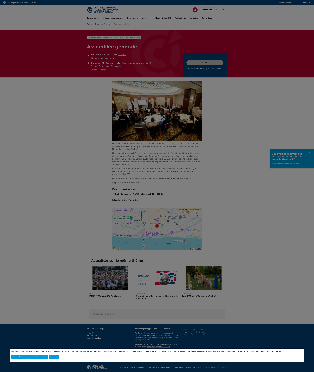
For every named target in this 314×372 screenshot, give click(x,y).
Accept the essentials (38, 357)
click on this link (275, 351)
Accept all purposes (20, 357)
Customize (54, 357)
